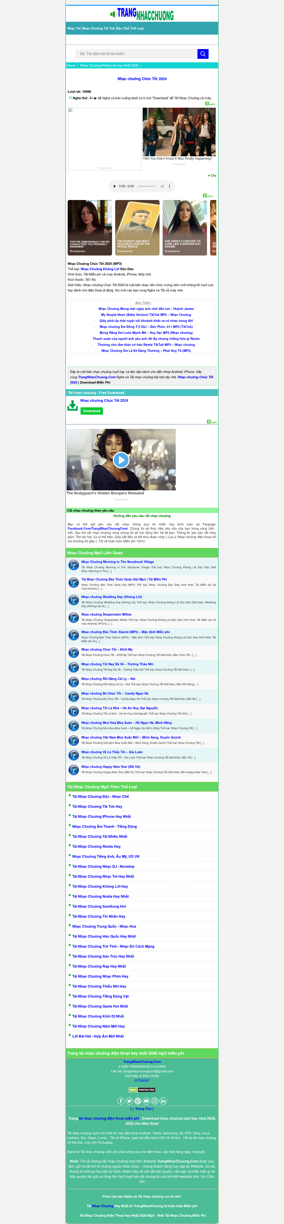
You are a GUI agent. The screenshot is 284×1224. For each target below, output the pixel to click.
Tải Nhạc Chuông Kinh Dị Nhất (98, 1016)
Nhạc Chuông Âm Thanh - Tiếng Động (104, 826)
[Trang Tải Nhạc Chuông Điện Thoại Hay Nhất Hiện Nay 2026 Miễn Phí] (142, 19)
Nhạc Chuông (102, 1205)
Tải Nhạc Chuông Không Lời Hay (100, 886)
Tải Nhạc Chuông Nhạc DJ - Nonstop (103, 866)
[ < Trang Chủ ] (142, 1108)
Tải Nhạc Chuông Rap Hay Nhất (99, 966)
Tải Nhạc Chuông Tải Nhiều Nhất (99, 836)
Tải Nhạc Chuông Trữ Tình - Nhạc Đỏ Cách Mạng (113, 946)
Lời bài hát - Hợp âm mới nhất (98, 1036)
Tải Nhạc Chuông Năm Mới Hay (98, 1026)
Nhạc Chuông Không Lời (100, 268)
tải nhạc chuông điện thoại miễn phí (109, 1118)
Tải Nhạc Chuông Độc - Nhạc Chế (100, 796)
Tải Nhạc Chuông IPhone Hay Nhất (101, 816)
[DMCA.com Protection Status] (142, 1091)
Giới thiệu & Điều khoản (142, 1075)
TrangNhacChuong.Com (97, 376)
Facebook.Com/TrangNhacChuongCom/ (98, 528)
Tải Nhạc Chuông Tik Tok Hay (97, 806)
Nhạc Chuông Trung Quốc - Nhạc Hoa (104, 926)
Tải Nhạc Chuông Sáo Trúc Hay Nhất (103, 956)
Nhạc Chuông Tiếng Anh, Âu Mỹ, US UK (106, 856)
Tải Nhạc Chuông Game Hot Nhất (100, 1006)
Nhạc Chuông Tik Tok (98, 28)
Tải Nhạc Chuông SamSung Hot (99, 906)
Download (91, 410)
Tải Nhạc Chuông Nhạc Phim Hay (100, 976)
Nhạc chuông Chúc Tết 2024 (142, 78)
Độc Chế (122, 28)
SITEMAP (142, 1080)
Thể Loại (137, 28)
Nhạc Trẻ (74, 28)
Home (71, 65)
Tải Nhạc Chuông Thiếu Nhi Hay (99, 986)
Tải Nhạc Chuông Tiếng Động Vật (100, 996)
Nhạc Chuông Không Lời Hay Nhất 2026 (109, 65)
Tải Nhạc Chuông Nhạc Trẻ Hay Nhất (103, 876)
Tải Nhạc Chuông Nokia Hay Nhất (100, 896)
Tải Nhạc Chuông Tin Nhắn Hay (98, 916)
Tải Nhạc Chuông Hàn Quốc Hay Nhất (104, 936)
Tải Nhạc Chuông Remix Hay (96, 846)
